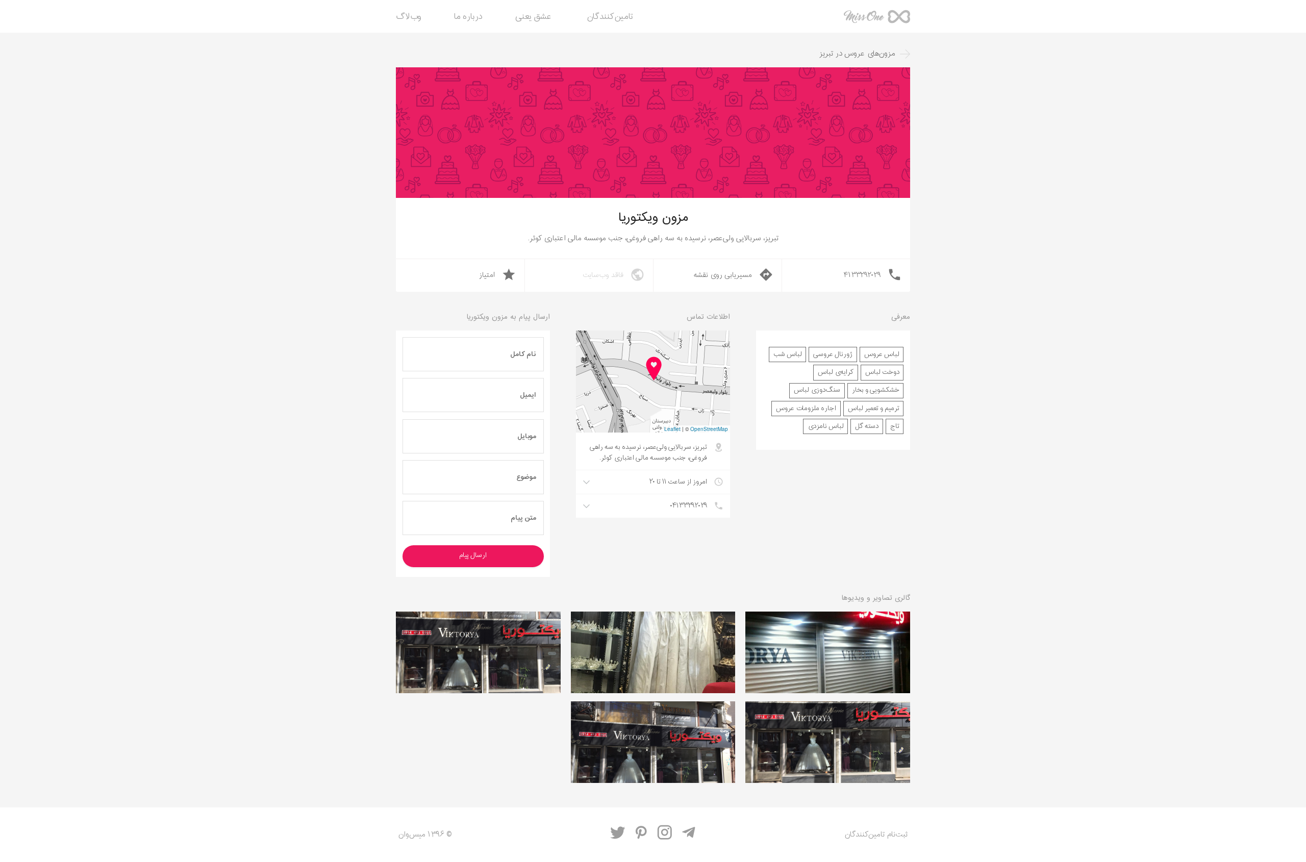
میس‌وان (877, 21)
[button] (653, 369)
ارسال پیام (473, 555)
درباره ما (468, 17)
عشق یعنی (533, 17)
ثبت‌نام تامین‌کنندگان (876, 835)
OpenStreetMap (709, 429)
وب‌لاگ (408, 17)
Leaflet (672, 429)
